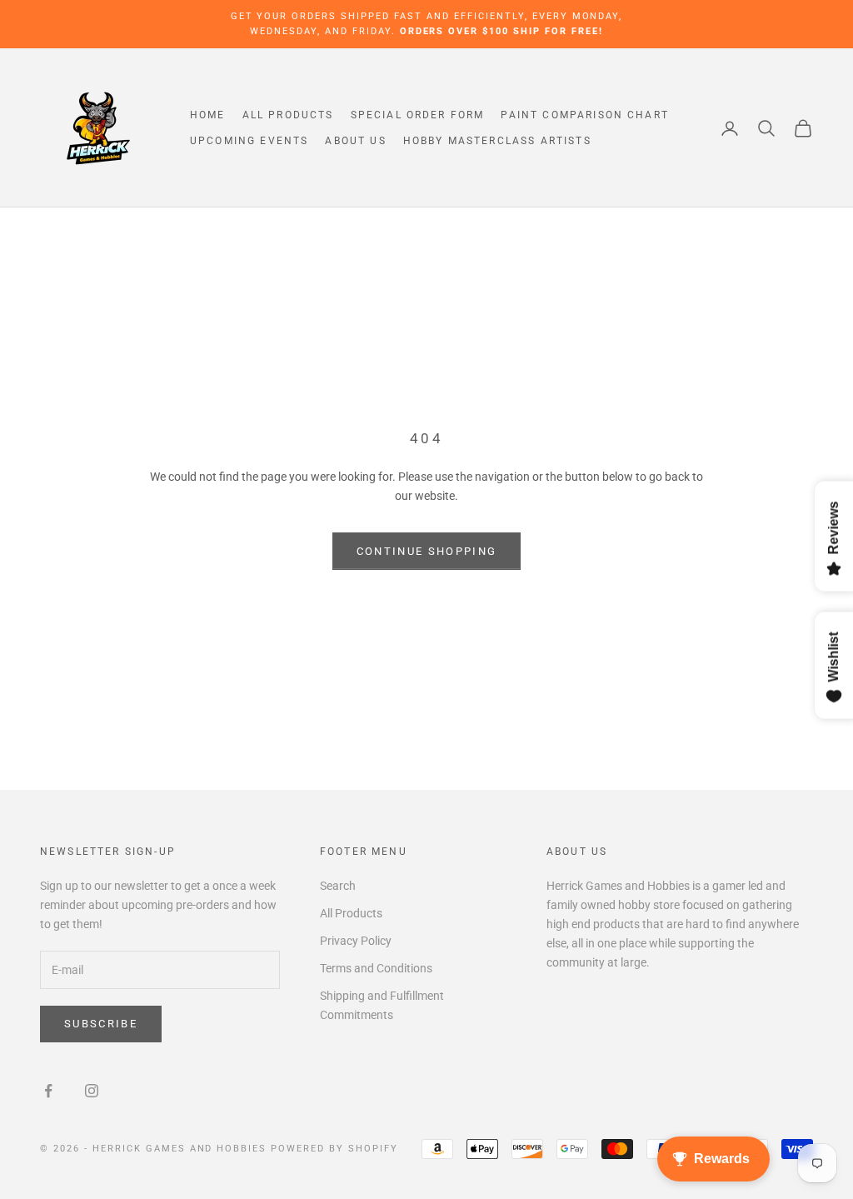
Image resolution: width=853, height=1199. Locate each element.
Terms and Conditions (376, 968)
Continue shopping (427, 551)
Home (208, 115)
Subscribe (100, 1023)
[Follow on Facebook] (48, 1090)
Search (338, 885)
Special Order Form (418, 115)
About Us (355, 141)
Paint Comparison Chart (585, 115)
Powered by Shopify (334, 1148)
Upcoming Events (249, 141)
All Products (288, 115)
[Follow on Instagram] (91, 1090)
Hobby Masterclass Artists (497, 141)
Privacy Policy (356, 940)
